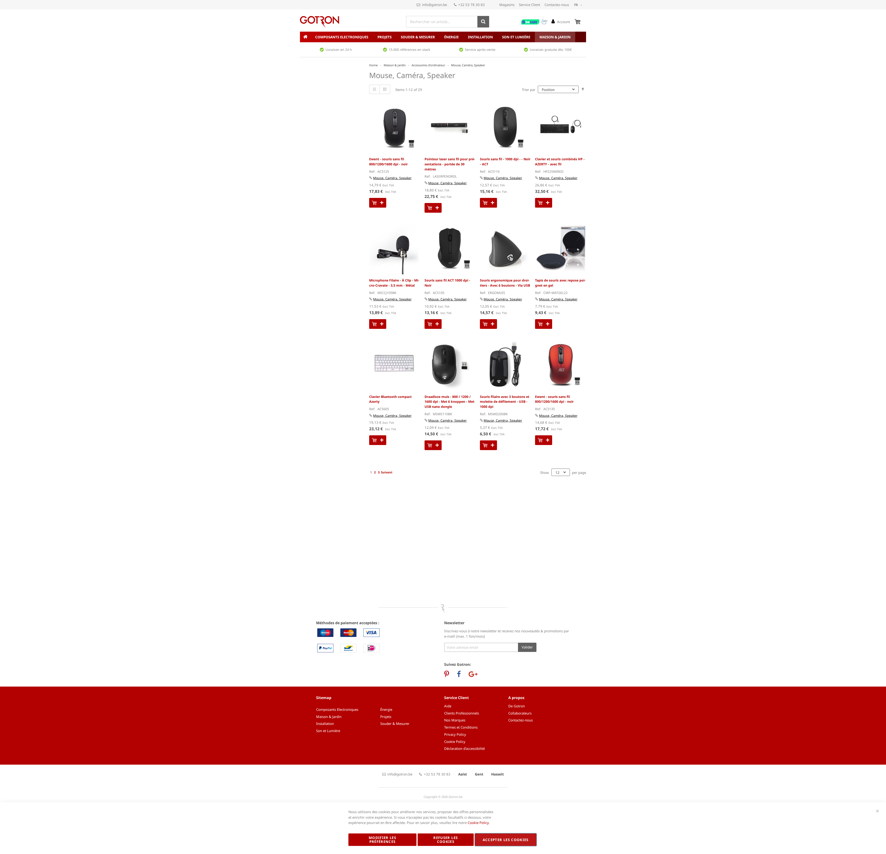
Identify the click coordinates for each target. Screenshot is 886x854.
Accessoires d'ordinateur (428, 65)
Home (373, 65)
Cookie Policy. (479, 822)
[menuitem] (342, 37)
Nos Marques (454, 720)
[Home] (305, 37)
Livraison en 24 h (339, 49)
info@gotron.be (434, 4)
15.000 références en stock (409, 49)
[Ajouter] (377, 203)
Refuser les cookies (445, 839)
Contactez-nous (557, 4)
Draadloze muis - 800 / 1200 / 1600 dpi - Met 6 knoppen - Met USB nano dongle (449, 401)
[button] (579, 5)
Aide (447, 706)
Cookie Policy (454, 741)
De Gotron (516, 706)
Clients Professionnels (461, 713)
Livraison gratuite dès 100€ (551, 49)
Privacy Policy (455, 734)
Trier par (528, 89)
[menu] (443, 37)
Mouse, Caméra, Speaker (392, 178)
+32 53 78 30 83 (471, 4)
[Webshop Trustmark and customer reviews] (535, 22)
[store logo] (319, 22)
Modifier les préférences (382, 839)
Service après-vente (480, 49)
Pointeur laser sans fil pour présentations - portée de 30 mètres (450, 164)
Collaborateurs (520, 713)
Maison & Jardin (395, 65)
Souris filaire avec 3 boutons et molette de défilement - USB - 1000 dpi (504, 401)
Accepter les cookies (506, 839)
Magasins (507, 4)
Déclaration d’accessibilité (464, 748)
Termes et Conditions (461, 727)
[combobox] (447, 21)
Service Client (529, 4)
